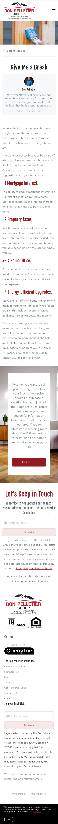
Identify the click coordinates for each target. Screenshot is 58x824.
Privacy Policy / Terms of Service (29, 793)
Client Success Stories (14, 666)
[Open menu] (53, 10)
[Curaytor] (19, 653)
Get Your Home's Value (15, 687)
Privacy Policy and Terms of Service (34, 568)
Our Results (9, 698)
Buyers (7, 677)
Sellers (7, 682)
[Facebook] (5, 637)
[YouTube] (11, 637)
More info (37, 811)
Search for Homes (12, 671)
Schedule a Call (11, 693)
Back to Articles (16, 51)
